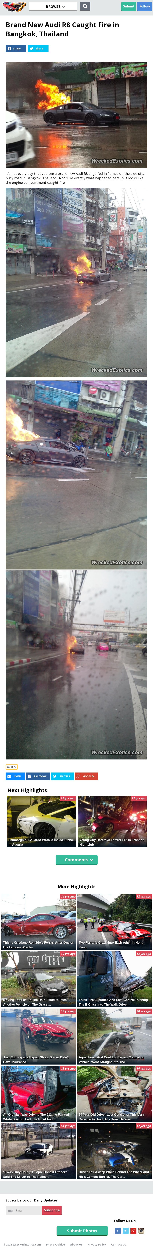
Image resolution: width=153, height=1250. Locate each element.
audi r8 (11, 767)
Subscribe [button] (52, 1210)
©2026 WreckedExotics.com (22, 1244)
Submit (129, 6)
